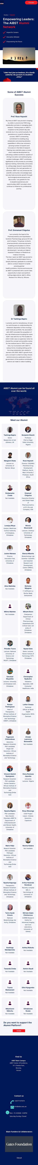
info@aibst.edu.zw (20, 1106)
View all (19, 1158)
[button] (19, 1030)
